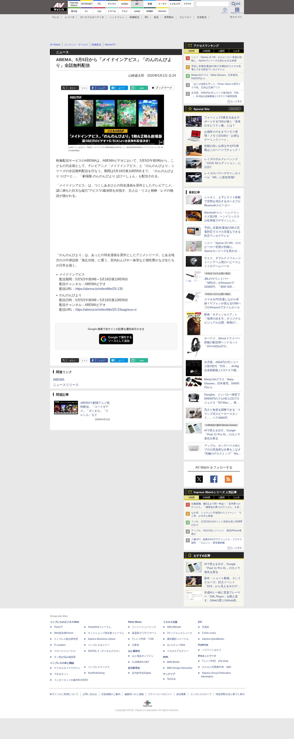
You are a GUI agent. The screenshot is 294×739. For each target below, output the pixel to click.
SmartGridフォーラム (99, 627)
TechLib (171, 679)
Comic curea (209, 633)
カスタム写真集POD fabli (216, 667)
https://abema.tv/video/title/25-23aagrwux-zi (106, 309)
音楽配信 (202, 17)
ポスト (72, 88)
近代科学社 (134, 668)
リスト (84, 88)
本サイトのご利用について (64, 694)
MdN (165, 657)
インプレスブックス (99, 667)
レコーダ (69, 17)
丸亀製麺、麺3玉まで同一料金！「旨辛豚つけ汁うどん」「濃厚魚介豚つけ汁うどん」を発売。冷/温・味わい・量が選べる (216, 507)
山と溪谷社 (134, 651)
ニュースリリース (66, 385)
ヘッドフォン (117, 17)
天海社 (205, 627)
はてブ (121, 88)
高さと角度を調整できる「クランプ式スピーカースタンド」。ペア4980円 (222, 413)
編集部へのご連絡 (134, 694)
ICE (200, 622)
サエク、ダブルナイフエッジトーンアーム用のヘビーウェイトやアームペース (222, 262)
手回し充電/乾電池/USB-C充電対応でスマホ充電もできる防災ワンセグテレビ (222, 231)
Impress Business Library (101, 639)
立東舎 (135, 645)
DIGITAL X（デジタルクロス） (104, 651)
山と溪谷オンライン (143, 656)
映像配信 (134, 17)
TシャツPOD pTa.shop (215, 661)
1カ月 (236, 51)
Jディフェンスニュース (179, 633)
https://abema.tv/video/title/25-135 (99, 288)
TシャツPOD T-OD (143, 639)
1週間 (221, 51)
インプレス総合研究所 (66, 639)
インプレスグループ (201, 694)
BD (146, 17)
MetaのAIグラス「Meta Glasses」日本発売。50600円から (221, 383)
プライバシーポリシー (160, 694)
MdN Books (173, 662)
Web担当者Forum (63, 633)
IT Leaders (60, 645)
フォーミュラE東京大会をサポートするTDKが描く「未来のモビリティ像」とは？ (222, 121)
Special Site (202, 109)
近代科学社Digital (141, 673)
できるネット (61, 674)
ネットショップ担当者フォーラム (106, 633)
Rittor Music (135, 622)
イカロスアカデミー (178, 651)
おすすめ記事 (202, 555)
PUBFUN (203, 645)
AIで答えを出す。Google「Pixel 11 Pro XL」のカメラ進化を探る (222, 434)
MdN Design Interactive (179, 668)
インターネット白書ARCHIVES (71, 680)
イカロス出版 (170, 622)
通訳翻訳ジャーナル (178, 639)
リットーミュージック (144, 627)
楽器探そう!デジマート (144, 633)
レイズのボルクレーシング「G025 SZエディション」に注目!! (222, 163)
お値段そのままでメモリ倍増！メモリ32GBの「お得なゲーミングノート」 (221, 135)
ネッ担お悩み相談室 (65, 657)
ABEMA (58, 379)
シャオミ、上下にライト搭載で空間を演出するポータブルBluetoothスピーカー (222, 201)
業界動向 (169, 17)
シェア (101, 88)
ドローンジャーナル (65, 651)
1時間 (191, 51)
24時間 (206, 51)
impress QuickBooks (213, 639)
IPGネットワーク (207, 656)
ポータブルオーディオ (92, 17)
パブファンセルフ (211, 650)
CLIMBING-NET (140, 662)
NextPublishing (96, 673)
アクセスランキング (206, 45)
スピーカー (185, 17)
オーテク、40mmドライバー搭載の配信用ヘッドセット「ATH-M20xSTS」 (222, 342)
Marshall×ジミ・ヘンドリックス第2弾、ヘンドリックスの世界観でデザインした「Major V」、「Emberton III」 (221, 220)
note (142, 88)
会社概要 (181, 694)
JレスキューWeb (176, 645)
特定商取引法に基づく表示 (230, 694)
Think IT (58, 627)
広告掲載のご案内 (110, 694)
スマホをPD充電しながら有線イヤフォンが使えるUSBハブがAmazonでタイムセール (222, 303)
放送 (156, 17)
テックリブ (169, 674)
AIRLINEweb (174, 627)
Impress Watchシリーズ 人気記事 (215, 492)
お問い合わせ (90, 694)
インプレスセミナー (99, 645)
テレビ (55, 17)
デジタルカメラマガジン (67, 668)
